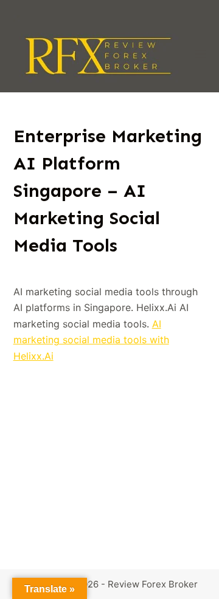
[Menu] (200, 54)
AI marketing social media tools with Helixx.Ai (91, 340)
